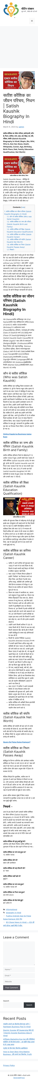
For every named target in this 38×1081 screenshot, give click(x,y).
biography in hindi (13, 913)
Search (6, 1001)
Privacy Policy (9, 1065)
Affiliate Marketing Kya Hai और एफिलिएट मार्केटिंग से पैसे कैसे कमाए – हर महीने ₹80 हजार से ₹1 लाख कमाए (19, 1042)
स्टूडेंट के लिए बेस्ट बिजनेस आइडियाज (15, 1048)
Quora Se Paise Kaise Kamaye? (17, 742)
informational (11, 909)
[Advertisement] (19, 46)
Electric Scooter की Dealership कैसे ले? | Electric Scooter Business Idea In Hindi (18, 1033)
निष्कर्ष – (11, 250)
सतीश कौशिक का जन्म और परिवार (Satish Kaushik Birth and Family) (19, 224)
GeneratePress (19, 1078)
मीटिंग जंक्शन (27, 8)
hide (23, 207)
